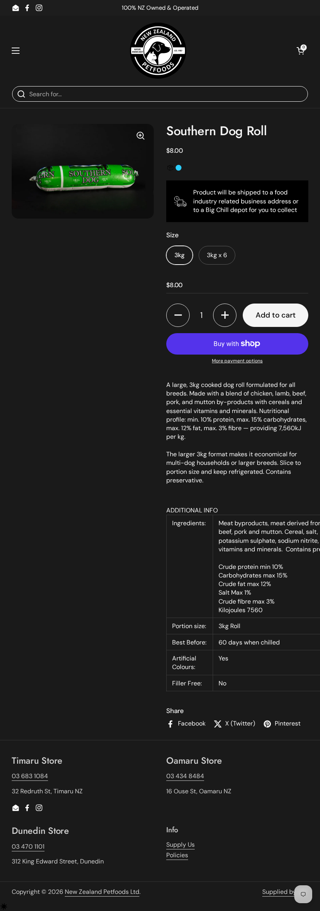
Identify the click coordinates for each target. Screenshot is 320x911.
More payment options (237, 361)
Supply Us (180, 844)
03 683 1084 (30, 776)
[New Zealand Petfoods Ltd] (158, 50)
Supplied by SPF (285, 892)
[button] (178, 315)
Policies (177, 855)
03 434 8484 (185, 776)
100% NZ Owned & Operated (160, 8)
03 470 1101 (28, 846)
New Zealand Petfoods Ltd (102, 892)
